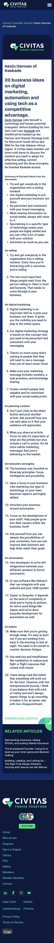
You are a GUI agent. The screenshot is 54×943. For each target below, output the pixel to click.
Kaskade (29, 130)
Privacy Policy (11, 916)
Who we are (10, 838)
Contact (7, 883)
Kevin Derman (13, 120)
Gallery (7, 866)
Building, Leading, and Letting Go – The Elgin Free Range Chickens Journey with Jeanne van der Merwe (26, 764)
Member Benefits (13, 878)
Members (8, 872)
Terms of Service (13, 922)
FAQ (5, 860)
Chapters (8, 843)
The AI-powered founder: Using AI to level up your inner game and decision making (27, 752)
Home (6, 832)
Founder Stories (22, 23)
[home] (14, 4)
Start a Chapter (12, 849)
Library (7, 23)
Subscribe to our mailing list (21, 718)
